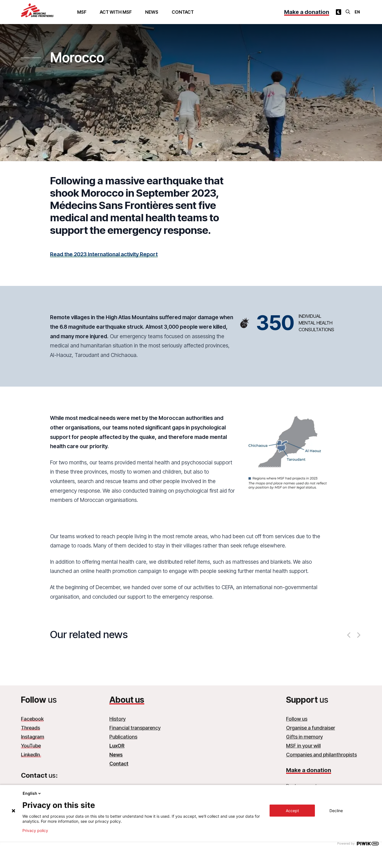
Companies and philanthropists (321, 755)
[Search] (348, 11)
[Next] (358, 635)
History (117, 719)
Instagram (32, 737)
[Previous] (349, 635)
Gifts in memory (304, 737)
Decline (336, 810)
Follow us (296, 719)
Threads (30, 728)
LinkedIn (31, 755)
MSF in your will (303, 746)
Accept (292, 810)
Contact (183, 12)
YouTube (31, 746)
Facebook (32, 719)
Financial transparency (135, 728)
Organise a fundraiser (310, 728)
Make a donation (306, 12)
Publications (123, 737)
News (151, 12)
